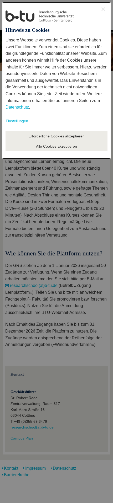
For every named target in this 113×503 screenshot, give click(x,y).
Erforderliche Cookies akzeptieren (56, 136)
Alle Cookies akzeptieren (56, 146)
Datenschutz (17, 107)
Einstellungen (17, 121)
